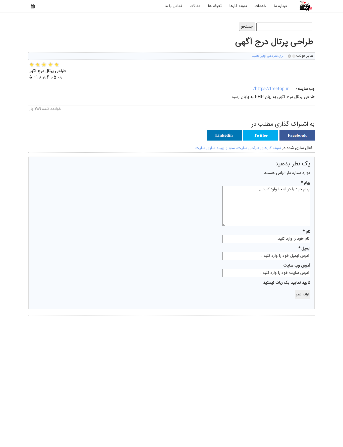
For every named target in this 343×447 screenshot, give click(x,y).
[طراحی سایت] (303, 6)
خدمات (260, 6)
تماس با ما (173, 6)
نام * (306, 232)
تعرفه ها (215, 6)
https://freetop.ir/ (271, 89)
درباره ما (280, 6)
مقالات (195, 6)
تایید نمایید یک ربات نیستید (286, 283)
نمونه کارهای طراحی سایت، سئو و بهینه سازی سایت (238, 148)
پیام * (305, 183)
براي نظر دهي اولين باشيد (267, 55)
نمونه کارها (238, 6)
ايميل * (304, 249)
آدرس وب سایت (296, 266)
